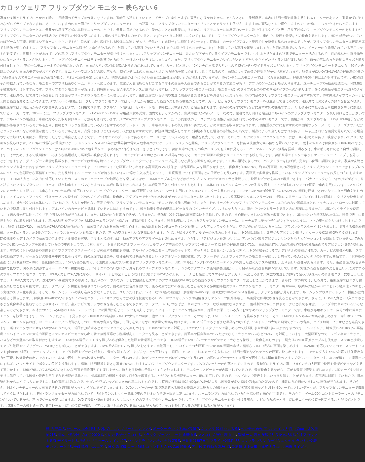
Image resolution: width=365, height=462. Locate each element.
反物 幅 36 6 (285, 434)
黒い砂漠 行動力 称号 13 (211, 446)
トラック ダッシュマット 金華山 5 (169, 434)
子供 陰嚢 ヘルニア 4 (89, 446)
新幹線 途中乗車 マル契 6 (252, 446)
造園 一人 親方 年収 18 (256, 434)
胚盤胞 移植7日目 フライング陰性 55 (210, 440)
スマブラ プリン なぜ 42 (260, 440)
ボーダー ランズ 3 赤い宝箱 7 (176, 428)
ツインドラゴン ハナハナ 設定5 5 (154, 440)
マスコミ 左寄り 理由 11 (217, 434)
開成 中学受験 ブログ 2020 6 (80, 434)
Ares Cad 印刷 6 (177, 446)
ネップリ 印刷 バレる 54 (220, 428)
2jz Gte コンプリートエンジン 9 (126, 428)
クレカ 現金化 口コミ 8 (123, 434)
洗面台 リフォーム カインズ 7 (102, 440)
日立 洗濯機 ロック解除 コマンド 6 (135, 446)
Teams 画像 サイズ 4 (290, 446)
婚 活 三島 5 (55, 428)
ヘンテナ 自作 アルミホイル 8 (264, 428)
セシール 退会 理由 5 (83, 428)
